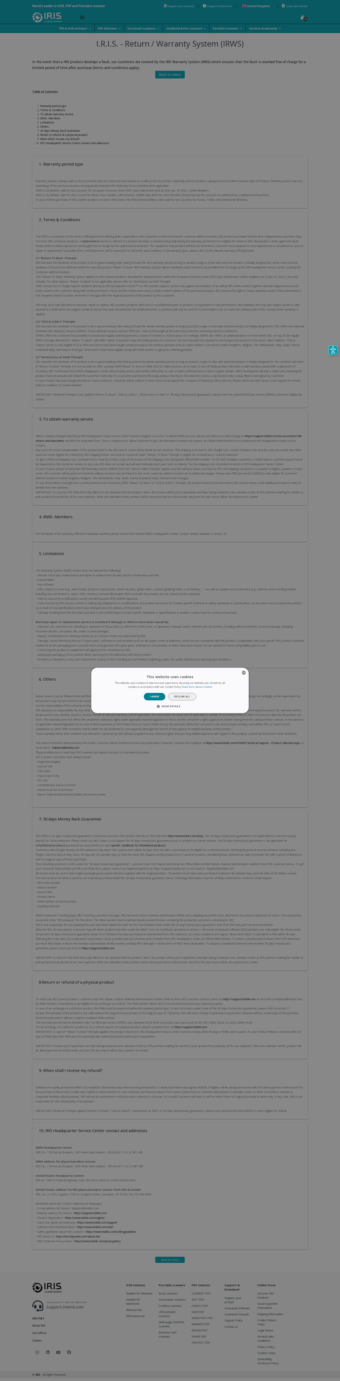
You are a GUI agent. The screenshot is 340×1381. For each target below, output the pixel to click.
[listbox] (244, 673)
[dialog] (170, 690)
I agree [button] (154, 696)
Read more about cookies (197, 687)
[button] (170, 706)
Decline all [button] (182, 696)
